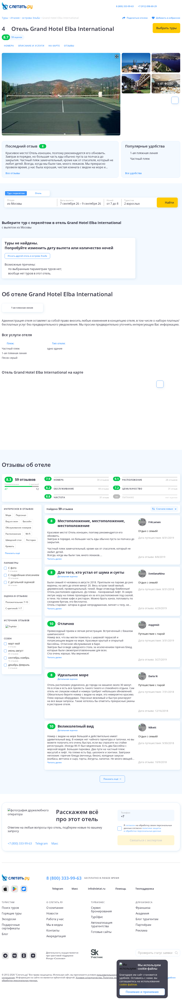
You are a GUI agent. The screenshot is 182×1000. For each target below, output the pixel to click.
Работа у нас (55, 919)
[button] (61, 94)
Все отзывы (13, 173)
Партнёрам (143, 925)
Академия (142, 913)
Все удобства (133, 173)
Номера (9, 45)
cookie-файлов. (128, 984)
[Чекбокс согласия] (119, 828)
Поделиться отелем (137, 17)
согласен (130, 825)
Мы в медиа (54, 925)
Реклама (141, 930)
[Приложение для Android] (14, 888)
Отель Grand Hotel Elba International (62, 28)
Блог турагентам (147, 919)
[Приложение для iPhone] (5, 888)
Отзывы (69, 45)
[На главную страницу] (19, 6)
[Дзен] (33, 955)
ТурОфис (97, 917)
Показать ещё (12, 553)
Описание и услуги (31, 45)
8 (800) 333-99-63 (125, 6)
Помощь (120, 888)
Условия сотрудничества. (89, 977)
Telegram (41, 843)
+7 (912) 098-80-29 (147, 6)
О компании (54, 907)
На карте (54, 45)
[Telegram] (5, 955)
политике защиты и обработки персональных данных (142, 829)
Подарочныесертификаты (11, 926)
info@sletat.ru (96, 888)
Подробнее (170, 977)
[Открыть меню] (172, 6)
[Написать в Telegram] (161, 6)
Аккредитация (56, 936)
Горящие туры (12, 913)
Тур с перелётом (16, 193)
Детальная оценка (67, 576)
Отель (38, 193)
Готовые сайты (101, 932)
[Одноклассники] (23, 955)
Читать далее (54, 558)
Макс (54, 843)
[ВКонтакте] (14, 955)
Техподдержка (144, 888)
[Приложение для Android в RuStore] (23, 888)
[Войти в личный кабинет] (178, 6)
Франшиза (143, 907)
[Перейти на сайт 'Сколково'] (113, 955)
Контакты (52, 930)
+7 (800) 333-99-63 (20, 843)
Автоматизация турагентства (101, 924)
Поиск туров (10, 907)
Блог (5, 934)
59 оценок (16, 37)
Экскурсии (9, 919)
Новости (52, 913)
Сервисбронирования (101, 909)
